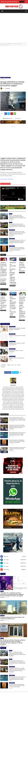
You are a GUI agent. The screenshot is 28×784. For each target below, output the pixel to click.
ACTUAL (4, 43)
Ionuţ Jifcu (8, 88)
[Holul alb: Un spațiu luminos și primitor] (4, 336)
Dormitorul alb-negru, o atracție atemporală (16, 351)
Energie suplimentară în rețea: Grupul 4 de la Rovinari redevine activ (12, 617)
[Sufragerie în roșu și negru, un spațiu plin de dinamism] (4, 344)
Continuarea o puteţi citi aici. (7, 179)
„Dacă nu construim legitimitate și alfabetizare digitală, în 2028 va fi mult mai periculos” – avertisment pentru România (3, 272)
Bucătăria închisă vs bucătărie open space (16, 358)
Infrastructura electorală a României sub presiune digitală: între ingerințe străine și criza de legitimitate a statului (13, 273)
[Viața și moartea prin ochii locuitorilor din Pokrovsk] (22, 259)
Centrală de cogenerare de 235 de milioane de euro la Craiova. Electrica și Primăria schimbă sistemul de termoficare (17, 233)
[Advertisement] (14, 28)
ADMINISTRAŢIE (12, 229)
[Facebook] (5, 113)
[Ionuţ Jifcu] (1, 88)
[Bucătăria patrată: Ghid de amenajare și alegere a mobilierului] (4, 329)
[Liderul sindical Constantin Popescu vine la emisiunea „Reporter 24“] (3, 293)
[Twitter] (8, 113)
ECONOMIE (2, 615)
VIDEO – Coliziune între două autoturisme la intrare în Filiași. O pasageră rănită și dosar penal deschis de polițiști (17, 217)
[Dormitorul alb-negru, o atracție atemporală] (4, 351)
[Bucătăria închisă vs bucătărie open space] (4, 359)
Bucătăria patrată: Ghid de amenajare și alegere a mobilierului (17, 329)
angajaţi (8, 364)
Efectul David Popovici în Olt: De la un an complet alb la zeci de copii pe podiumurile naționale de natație (17, 241)
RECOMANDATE (7, 77)
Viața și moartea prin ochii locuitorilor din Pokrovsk (22, 267)
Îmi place (24, 556)
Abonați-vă (23, 569)
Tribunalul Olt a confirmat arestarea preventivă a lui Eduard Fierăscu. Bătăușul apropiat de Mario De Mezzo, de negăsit (12, 594)
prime (19, 364)
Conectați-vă (23, 559)
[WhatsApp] (14, 113)
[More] (20, 372)
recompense (3, 366)
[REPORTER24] (14, 6)
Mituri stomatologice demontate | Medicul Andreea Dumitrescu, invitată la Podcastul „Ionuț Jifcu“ (13, 306)
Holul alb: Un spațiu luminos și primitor (17, 335)
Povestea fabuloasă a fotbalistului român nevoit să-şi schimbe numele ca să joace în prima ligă (17, 249)
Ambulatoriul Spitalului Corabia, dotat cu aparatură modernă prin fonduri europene (17, 449)
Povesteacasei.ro (5, 323)
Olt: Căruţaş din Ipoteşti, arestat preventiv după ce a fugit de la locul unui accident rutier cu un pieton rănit (17, 225)
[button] (2, 11)
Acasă (1, 43)
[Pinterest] (11, 113)
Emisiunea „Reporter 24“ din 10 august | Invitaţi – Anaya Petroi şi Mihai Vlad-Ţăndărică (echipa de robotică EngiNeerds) (22, 307)
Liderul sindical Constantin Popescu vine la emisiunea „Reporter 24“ (3, 302)
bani (12, 364)
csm (15, 364)
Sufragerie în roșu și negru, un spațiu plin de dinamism (17, 343)
